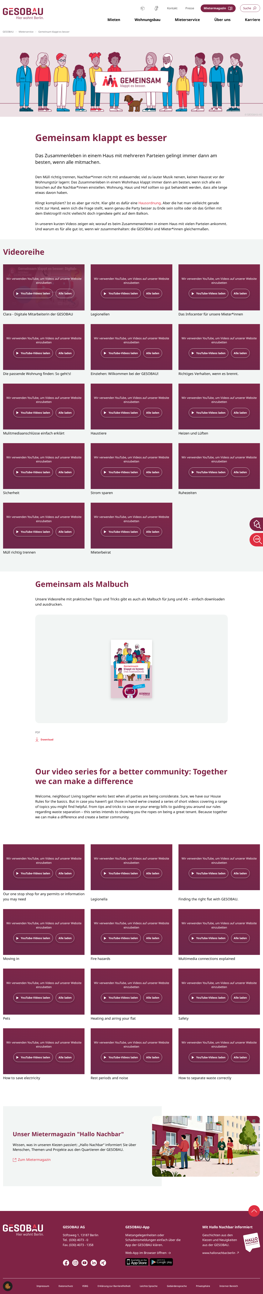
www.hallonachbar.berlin (218, 1253)
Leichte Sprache (142, 8)
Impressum (43, 1286)
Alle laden (65, 293)
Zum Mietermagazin (34, 1159)
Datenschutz (66, 1286)
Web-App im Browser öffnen (146, 1253)
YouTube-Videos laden (35, 293)
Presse (189, 8)
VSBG (85, 1286)
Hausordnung (149, 203)
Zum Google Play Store (161, 1262)
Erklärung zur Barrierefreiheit (114, 1286)
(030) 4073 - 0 (78, 1240)
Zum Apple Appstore (136, 1262)
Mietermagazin (215, 8)
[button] (114, 20)
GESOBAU (8, 31)
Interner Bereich (228, 1286)
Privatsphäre (203, 1286)
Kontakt (172, 8)
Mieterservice (26, 31)
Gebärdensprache (156, 8)
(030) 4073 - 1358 (81, 1245)
